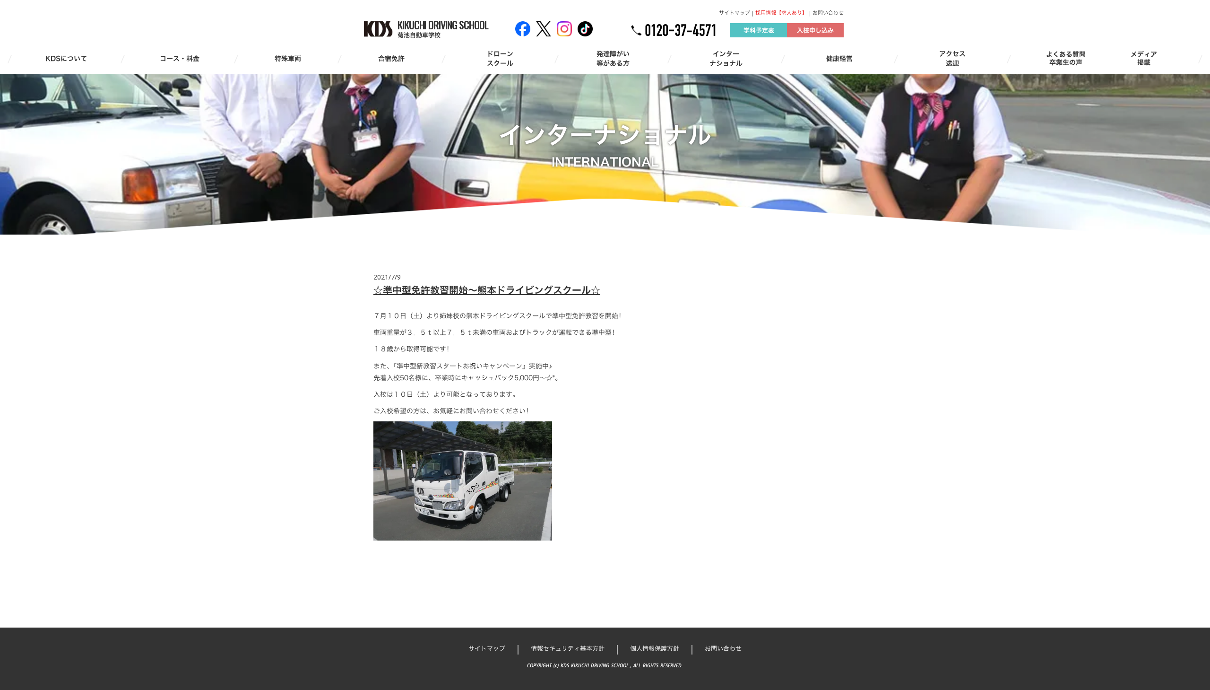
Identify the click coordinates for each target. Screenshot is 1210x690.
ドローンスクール (500, 58)
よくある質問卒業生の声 (1066, 59)
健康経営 (839, 58)
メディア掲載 (1144, 59)
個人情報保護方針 (654, 648)
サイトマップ (734, 13)
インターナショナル (726, 58)
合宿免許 (391, 58)
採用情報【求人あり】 (781, 13)
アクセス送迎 (952, 58)
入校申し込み (815, 30)
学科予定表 (758, 30)
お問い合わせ (828, 13)
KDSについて (66, 58)
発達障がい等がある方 (613, 58)
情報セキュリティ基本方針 (568, 648)
